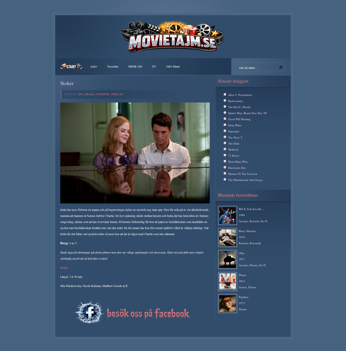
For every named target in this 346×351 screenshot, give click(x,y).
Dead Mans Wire (238, 161)
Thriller (117, 94)
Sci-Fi (264, 221)
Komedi (254, 221)
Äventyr (243, 221)
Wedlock (233, 149)
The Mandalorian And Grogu (245, 180)
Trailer (64, 267)
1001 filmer (173, 66)
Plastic (242, 275)
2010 (242, 237)
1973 (242, 303)
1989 (242, 215)
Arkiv (93, 66)
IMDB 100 (135, 66)
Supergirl (233, 131)
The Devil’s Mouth (239, 107)
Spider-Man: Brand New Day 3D (247, 113)
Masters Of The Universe (242, 174)
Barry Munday (247, 231)
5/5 (154, 66)
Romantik (255, 243)
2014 (242, 281)
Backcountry (235, 101)
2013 (80, 94)
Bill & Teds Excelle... (251, 209)
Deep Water (235, 125)
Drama (89, 94)
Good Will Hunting (239, 119)
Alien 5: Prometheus (240, 95)
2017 (242, 259)
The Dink (233, 143)
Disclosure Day (237, 168)
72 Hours (233, 155)
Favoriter (112, 66)
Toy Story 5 (235, 137)
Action (243, 287)
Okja (241, 253)
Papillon (243, 297)
